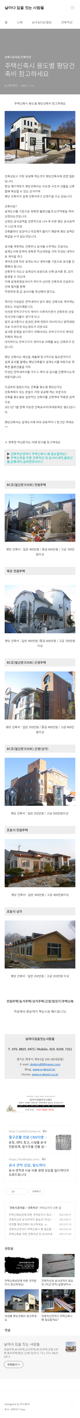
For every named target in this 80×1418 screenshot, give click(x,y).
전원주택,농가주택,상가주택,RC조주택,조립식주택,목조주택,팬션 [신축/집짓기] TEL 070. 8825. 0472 (31, 1353)
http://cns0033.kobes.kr (25, 1131)
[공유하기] (18, 1192)
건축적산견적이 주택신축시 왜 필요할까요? (39, 453)
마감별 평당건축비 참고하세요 (26, 1224)
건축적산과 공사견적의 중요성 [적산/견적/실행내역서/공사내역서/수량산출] (31, 1221)
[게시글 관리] (23, 1192)
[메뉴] (72, 7)
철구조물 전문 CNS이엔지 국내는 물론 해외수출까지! (28, 1137)
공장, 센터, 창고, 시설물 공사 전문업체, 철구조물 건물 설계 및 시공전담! (28, 1144)
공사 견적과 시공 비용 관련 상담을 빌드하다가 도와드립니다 (39, 1172)
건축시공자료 (17, 1208)
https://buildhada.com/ (24, 1159)
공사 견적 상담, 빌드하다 (27, 1165)
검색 (64, 8)
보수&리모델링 (42, 22)
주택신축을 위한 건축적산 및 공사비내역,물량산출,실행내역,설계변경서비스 (40, 459)
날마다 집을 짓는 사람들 (24, 7)
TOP (72, 1406)
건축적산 (67, 22)
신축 (20, 22)
